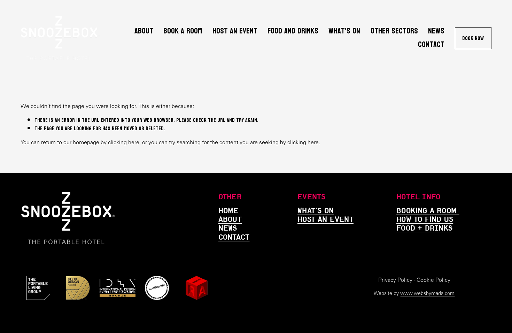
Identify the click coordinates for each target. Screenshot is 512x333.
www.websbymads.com (427, 293)
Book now (473, 38)
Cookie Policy (433, 280)
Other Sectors (394, 31)
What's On (344, 31)
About (143, 31)
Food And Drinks (292, 31)
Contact (431, 45)
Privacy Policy (395, 280)
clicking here (123, 142)
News (436, 31)
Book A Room (182, 31)
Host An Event (234, 31)
